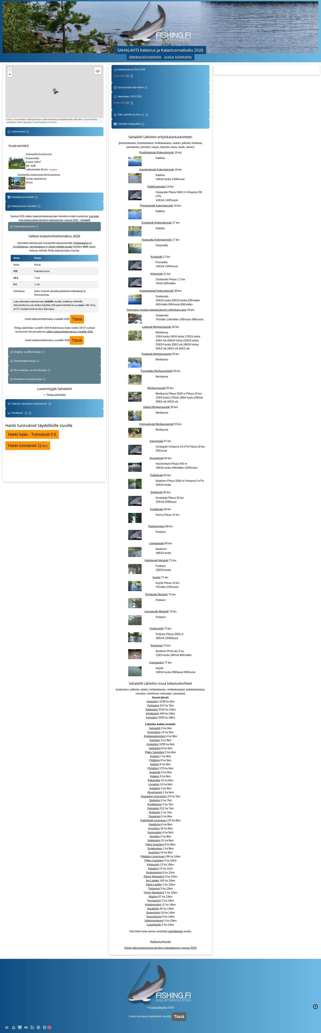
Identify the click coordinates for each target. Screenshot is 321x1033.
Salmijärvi (155, 748)
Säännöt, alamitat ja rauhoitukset (29, 403)
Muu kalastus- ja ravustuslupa (30, 370)
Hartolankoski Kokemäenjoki (156, 290)
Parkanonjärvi (156, 526)
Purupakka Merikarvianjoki (156, 371)
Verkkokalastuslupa (24, 360)
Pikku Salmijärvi (154, 752)
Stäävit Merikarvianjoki (156, 407)
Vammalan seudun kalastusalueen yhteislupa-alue (156, 309)
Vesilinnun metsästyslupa (27, 379)
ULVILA (169, 57)
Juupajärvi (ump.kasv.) (154, 796)
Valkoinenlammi (154, 920)
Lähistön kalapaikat (129, 123)
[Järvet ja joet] (26, 1027)
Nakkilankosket (156, 186)
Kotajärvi (154, 788)
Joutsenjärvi (153, 912)
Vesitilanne (17, 412)
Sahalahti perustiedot (23, 197)
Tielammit (154, 888)
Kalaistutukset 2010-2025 (130, 72)
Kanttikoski (156, 509)
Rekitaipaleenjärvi (155, 736)
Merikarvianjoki (156, 388)
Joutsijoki (154, 772)
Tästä (77, 319)
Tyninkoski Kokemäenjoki (156, 222)
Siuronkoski (156, 458)
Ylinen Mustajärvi (154, 892)
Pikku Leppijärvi (154, 860)
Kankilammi (155, 804)
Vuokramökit (18, 131)
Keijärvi (154, 764)
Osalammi (155, 816)
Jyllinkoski (156, 492)
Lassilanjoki (154, 924)
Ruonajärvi (153, 732)
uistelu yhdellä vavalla (60, 246)
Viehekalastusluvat (24, 226)
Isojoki (156, 577)
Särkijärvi (154, 800)
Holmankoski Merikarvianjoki (156, 424)
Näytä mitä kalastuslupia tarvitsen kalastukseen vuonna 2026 (160, 947)
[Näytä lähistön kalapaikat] (38, 1027)
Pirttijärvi (154, 760)
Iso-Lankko (152, 880)
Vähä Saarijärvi (154, 844)
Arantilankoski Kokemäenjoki (156, 169)
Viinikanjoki (157, 628)
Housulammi (154, 916)
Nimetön (155, 836)
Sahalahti (154, 728)
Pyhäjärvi (153, 768)
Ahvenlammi (154, 792)
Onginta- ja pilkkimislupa (27, 351)
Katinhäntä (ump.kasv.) (154, 820)
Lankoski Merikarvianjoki (156, 327)
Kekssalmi (153, 864)
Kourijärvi (154, 828)
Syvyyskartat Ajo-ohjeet (130, 87)
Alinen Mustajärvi (154, 876)
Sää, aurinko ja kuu (129, 114)
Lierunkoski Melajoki (156, 611)
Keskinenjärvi (153, 904)
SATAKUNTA (183, 57)
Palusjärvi (153, 705)
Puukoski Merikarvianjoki (156, 354)
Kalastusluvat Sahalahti (24, 206)
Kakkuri (154, 776)
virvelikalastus (20, 246)
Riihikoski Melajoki (156, 594)
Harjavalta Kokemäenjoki (157, 239)
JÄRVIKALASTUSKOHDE (145, 57)
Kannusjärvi (155, 832)
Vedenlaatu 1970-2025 (128, 99)
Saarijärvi (154, 852)
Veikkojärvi (153, 840)
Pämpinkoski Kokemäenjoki (156, 205)
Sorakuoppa (154, 848)
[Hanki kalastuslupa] (44, 1027)
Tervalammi (154, 900)
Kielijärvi (154, 740)
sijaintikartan (175, 931)
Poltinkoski (156, 475)
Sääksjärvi (151, 709)
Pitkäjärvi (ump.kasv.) (153, 856)
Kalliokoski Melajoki (156, 560)
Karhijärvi (151, 717)
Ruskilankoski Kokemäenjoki (156, 152)
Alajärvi (153, 896)
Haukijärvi (155, 824)
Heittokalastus (81, 243)
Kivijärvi (154, 756)
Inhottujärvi (152, 713)
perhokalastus (37, 246)
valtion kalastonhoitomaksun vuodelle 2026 (69, 331)
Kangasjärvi (156, 662)
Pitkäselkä (154, 780)
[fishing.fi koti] (14, 1027)
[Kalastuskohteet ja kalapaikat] (20, 1027)
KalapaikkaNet (158, 1007)
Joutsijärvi (152, 701)
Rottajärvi (154, 812)
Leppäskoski (156, 543)
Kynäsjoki (156, 256)
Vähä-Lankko (154, 884)
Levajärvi (153, 784)
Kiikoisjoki (156, 273)
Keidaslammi (154, 872)
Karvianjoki (156, 441)
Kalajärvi (153, 868)
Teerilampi (156, 645)
